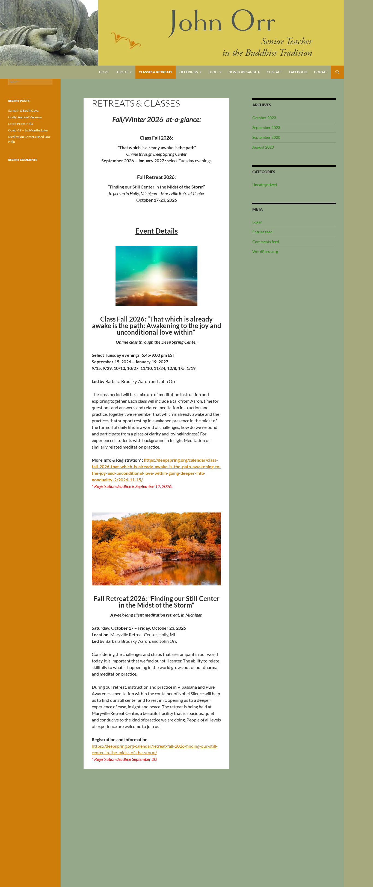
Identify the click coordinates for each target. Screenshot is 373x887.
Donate (320, 72)
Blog (213, 72)
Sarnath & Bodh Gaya (23, 110)
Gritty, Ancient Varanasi (25, 117)
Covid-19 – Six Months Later (28, 130)
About (122, 72)
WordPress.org (265, 251)
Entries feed (262, 231)
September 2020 (266, 137)
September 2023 (266, 127)
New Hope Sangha (244, 72)
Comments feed (265, 241)
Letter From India (20, 124)
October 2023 (264, 117)
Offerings (188, 72)
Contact (274, 72)
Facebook (298, 72)
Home (104, 72)
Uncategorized (264, 184)
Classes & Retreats (155, 72)
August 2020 (263, 147)
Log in (257, 222)
